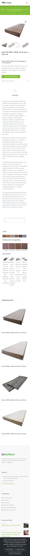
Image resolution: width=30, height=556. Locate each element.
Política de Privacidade (15, 553)
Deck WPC (6, 500)
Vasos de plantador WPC (9, 507)
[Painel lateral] (26, 2)
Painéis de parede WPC (9, 510)
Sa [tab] (15, 90)
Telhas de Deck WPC (8, 505)
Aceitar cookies (9, 549)
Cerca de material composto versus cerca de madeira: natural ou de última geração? (11, 534)
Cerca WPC (6, 502)
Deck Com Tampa (7, 497)
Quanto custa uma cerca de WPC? (11, 525)
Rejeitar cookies (20, 549)
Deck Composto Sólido (8, 80)
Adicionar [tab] (15, 95)
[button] (25, 21)
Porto (16, 140)
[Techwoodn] (7, 2)
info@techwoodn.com (9, 483)
